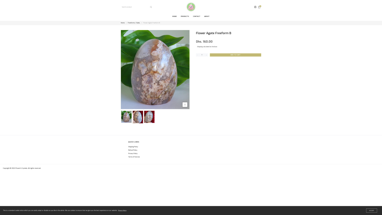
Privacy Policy (132, 153)
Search (151, 7)
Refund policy (132, 150)
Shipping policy (133, 147)
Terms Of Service (134, 157)
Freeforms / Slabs (134, 23)
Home (123, 23)
